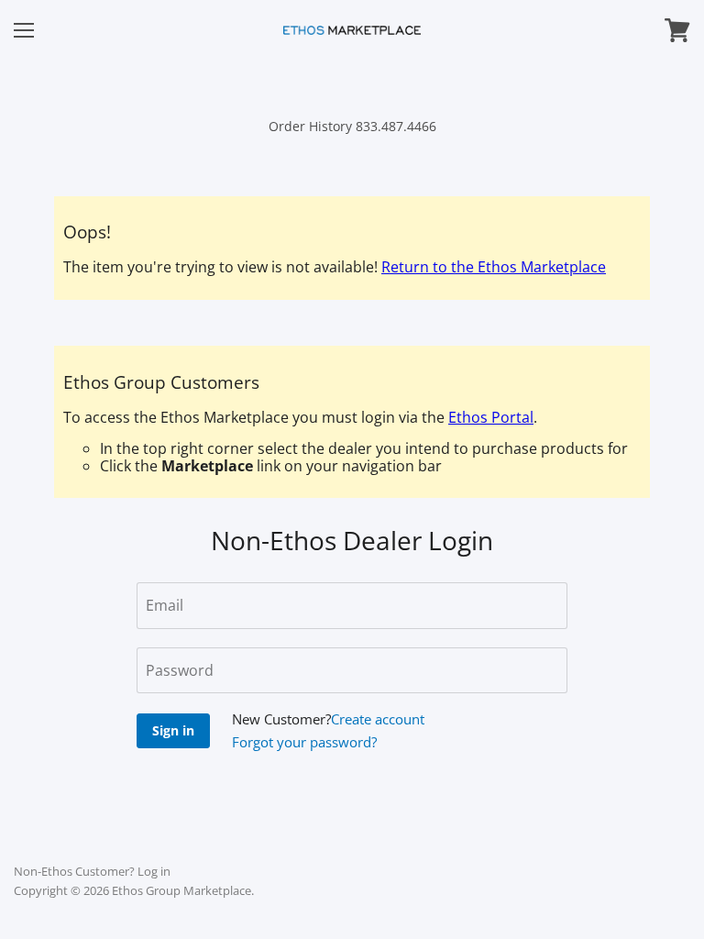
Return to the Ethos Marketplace (493, 267)
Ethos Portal (491, 417)
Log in (154, 871)
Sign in (173, 730)
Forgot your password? (304, 742)
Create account (377, 719)
